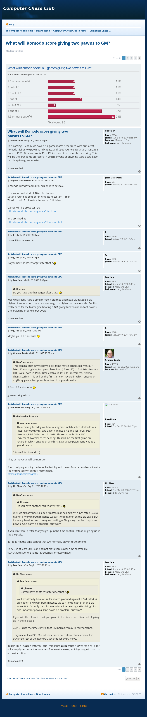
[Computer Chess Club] (28, 9)
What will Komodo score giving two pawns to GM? (58, 43)
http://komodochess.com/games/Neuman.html (35, 222)
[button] (139, 58)
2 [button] (127, 58)
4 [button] (135, 58)
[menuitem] (9, 24)
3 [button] (131, 58)
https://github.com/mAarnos (22, 473)
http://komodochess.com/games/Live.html (32, 211)
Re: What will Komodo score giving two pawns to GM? (35, 177)
